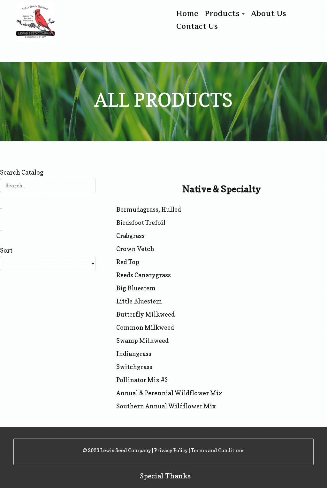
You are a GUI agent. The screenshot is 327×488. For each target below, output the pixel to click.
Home (187, 13)
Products (223, 13)
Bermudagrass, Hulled (148, 209)
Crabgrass (130, 235)
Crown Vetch (135, 248)
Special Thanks (165, 476)
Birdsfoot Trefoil (140, 222)
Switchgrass (134, 366)
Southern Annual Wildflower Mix (166, 406)
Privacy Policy (171, 450)
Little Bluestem (139, 301)
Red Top (127, 261)
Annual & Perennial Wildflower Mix (169, 393)
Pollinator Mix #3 (142, 379)
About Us (268, 13)
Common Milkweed (145, 327)
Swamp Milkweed (142, 340)
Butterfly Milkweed (145, 314)
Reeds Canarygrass (143, 275)
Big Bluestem (136, 288)
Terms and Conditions (218, 450)
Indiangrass (133, 353)
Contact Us (197, 26)
